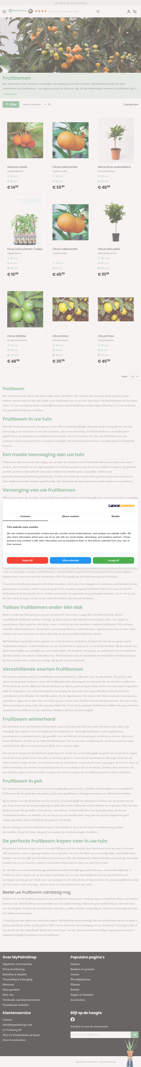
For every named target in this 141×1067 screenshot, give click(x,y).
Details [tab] (116, 516)
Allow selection (70, 560)
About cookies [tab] (70, 516)
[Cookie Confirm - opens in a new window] (121, 506)
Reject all (27, 560)
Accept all (113, 560)
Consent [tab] (25, 516)
